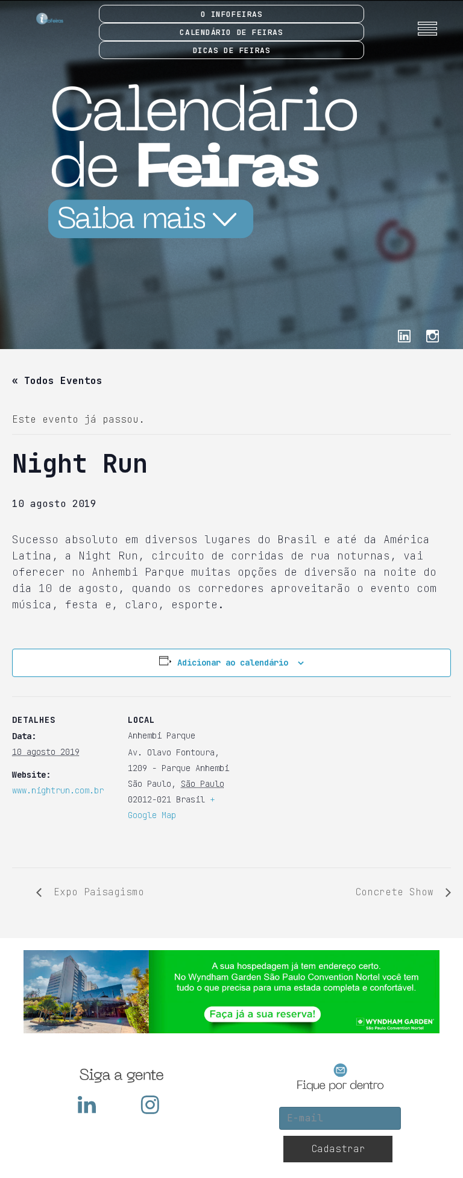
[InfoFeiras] (38, 18)
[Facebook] (404, 335)
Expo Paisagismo (96, 892)
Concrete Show (397, 892)
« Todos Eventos (57, 380)
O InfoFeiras (232, 14)
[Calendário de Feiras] (197, 160)
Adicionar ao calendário (232, 662)
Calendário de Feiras (231, 32)
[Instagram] (432, 335)
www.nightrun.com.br (58, 790)
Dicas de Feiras (231, 50)
